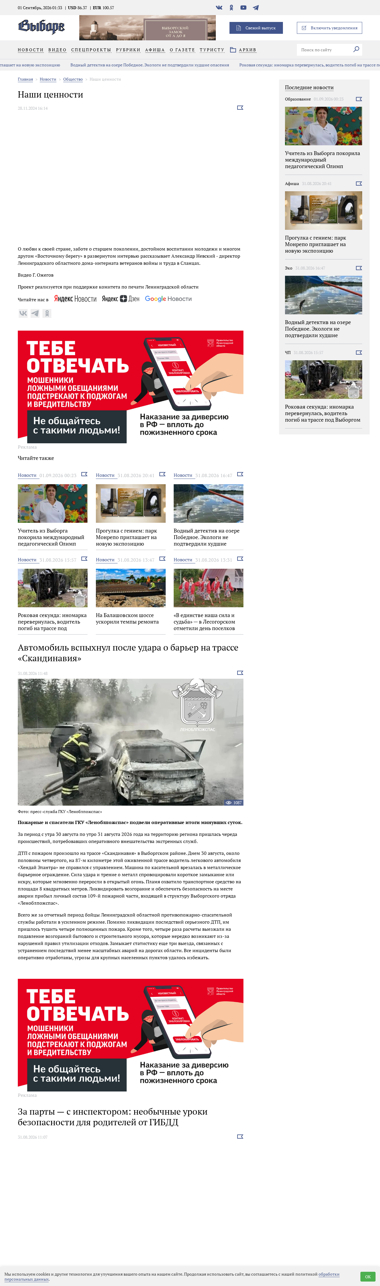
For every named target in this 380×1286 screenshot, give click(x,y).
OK (368, 1276)
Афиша (292, 183)
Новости (48, 79)
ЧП (288, 352)
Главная (25, 79)
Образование (298, 98)
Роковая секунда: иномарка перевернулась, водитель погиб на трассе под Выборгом (285, 65)
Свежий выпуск (261, 28)
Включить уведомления (334, 27)
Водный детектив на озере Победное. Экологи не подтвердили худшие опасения (113, 65)
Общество (73, 79)
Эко (288, 267)
